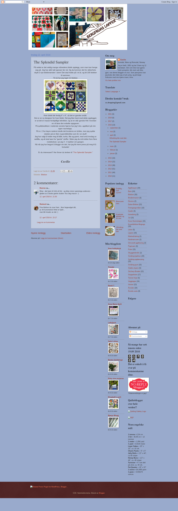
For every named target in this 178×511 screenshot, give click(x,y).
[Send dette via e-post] (61, 171)
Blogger (102, 493)
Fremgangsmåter (134, 208)
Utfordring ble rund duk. (118, 138)
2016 (110, 125)
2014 (110, 162)
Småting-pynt (133, 265)
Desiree (43, 188)
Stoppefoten (132, 275)
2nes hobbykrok (114, 248)
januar (112, 153)
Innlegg (134, 332)
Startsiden (66, 233)
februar (113, 150)
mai (111, 131)
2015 (110, 158)
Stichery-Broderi (134, 271)
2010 (110, 176)
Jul (129, 218)
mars (112, 146)
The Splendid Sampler (117, 142)
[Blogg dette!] (64, 171)
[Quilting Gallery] (137, 411)
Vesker (130, 284)
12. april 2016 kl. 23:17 (48, 218)
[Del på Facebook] (69, 171)
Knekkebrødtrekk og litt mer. (120, 216)
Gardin (130, 211)
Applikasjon (132, 188)
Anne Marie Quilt (115, 304)
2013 (110, 165)
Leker (130, 230)
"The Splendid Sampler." (83, 152)
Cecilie (123, 60)
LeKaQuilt (112, 323)
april (112, 135)
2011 (110, 172)
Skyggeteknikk (133, 253)
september (114, 128)
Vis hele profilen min (113, 80)
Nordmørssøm (133, 239)
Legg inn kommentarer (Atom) (52, 238)
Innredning (132, 214)
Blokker (44, 175)
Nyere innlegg (38, 233)
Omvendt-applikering (136, 243)
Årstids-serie (133, 291)
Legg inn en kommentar (46, 222)
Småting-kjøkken (134, 256)
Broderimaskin (133, 198)
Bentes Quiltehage (115, 360)
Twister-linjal (132, 278)
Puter (130, 249)
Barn (130, 191)
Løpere (130, 233)
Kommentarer (136, 336)
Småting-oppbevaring (136, 259)
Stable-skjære (133, 268)
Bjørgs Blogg (113, 415)
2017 (110, 121)
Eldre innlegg (93, 233)
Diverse (131, 201)
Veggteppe (132, 281)
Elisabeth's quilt (114, 397)
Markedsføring (133, 236)
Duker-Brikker (133, 204)
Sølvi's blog (113, 341)
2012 (110, 169)
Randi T (111, 286)
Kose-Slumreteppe (135, 221)
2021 (110, 114)
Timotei (111, 267)
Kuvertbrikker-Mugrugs (136, 224)
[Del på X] (66, 171)
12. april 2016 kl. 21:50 (48, 197)
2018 (110, 118)
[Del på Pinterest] (71, 171)
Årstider (131, 288)
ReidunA (43, 204)
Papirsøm (131, 246)
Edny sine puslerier (116, 378)
